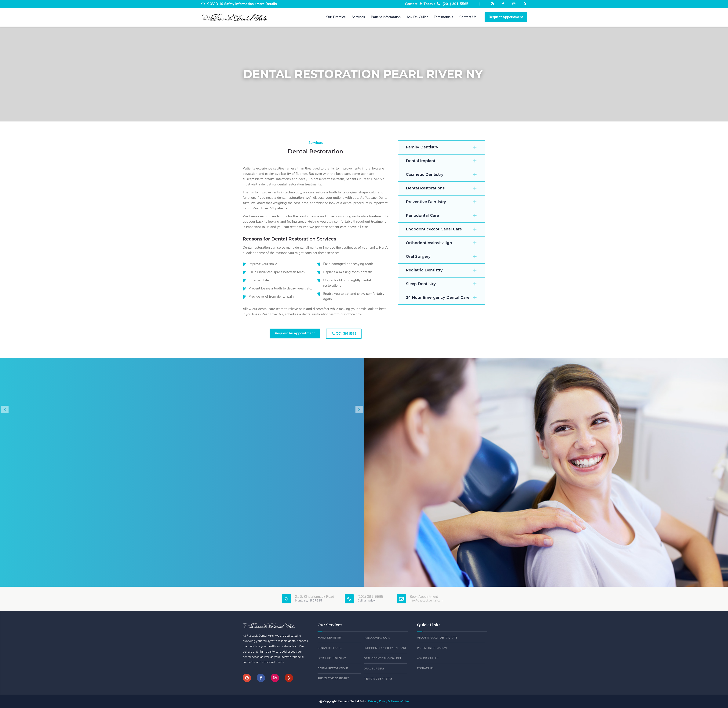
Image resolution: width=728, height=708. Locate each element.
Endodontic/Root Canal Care (385, 648)
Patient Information (432, 648)
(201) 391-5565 (345, 333)
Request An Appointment (295, 333)
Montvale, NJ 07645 (308, 600)
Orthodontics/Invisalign (382, 658)
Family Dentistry (329, 637)
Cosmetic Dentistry (332, 658)
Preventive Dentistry (333, 678)
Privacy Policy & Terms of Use (388, 701)
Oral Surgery (374, 668)
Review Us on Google (182, 456)
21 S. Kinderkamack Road (314, 597)
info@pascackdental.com (426, 600)
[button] (441, 147)
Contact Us (425, 668)
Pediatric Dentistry (378, 678)
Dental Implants (330, 648)
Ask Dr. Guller (428, 658)
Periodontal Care (377, 638)
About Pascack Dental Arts (437, 637)
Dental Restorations (333, 668)
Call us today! (367, 600)
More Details (267, 4)
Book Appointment (424, 597)
